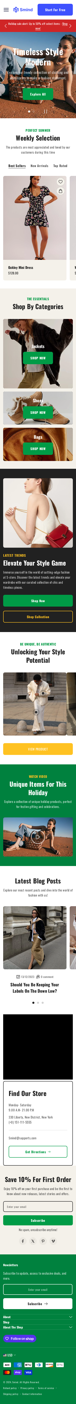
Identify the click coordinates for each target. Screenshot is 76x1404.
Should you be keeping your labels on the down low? (34, 987)
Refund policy (10, 1388)
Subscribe (38, 1220)
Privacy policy (27, 1388)
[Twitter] (33, 1241)
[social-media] (23, 1241)
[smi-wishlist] (60, 182)
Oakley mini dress (20, 267)
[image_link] (34, 218)
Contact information (32, 1394)
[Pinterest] (43, 1241)
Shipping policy (10, 1394)
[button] (38, 749)
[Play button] (45, 111)
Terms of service (46, 1388)
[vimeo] (53, 1241)
